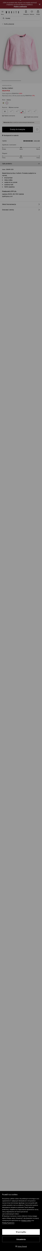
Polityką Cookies (26, 1220)
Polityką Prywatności (8, 1223)
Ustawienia (21, 1239)
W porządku (21, 1232)
